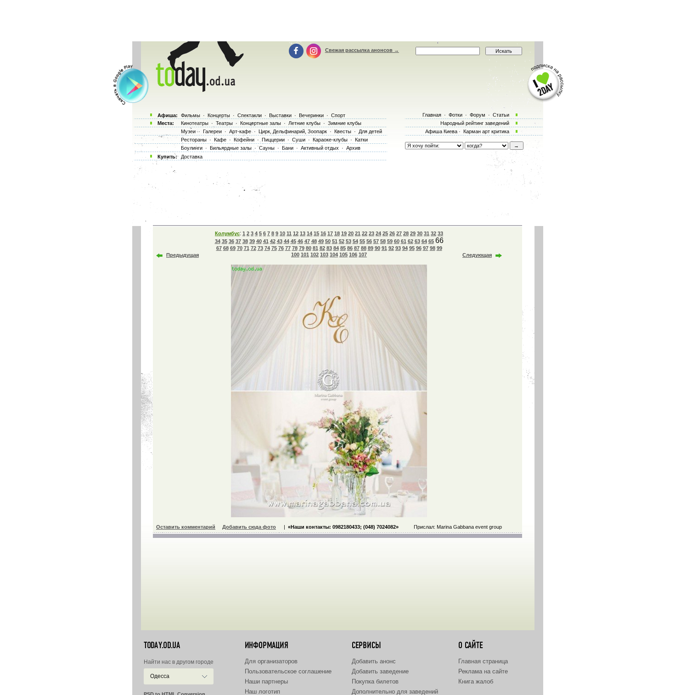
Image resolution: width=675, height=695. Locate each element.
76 (281, 248)
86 (350, 248)
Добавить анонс (374, 661)
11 (289, 233)
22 (364, 233)
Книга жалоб (475, 681)
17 (330, 233)
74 (267, 248)
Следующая (477, 255)
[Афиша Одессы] (198, 89)
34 (217, 241)
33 (440, 233)
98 (432, 248)
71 (246, 248)
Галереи (212, 131)
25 (385, 233)
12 (295, 233)
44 (286, 241)
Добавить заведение (380, 671)
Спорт (338, 115)
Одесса (159, 676)
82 (322, 248)
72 (253, 248)
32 (433, 233)
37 (238, 241)
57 (376, 241)
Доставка (191, 156)
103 (324, 254)
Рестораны (194, 139)
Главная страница (483, 661)
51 (335, 241)
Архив (353, 148)
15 (316, 233)
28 (406, 233)
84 (336, 248)
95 (412, 248)
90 (377, 248)
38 (245, 241)
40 (259, 241)
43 (279, 241)
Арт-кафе (240, 131)
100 (295, 254)
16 (323, 233)
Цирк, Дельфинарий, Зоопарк (293, 131)
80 (308, 248)
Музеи (188, 131)
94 (405, 248)
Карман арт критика (486, 131)
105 (343, 254)
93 (398, 248)
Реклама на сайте (483, 671)
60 (396, 241)
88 (363, 248)
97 (425, 248)
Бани (287, 148)
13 (302, 233)
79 (301, 248)
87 (357, 248)
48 (314, 241)
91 (384, 248)
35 (224, 241)
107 (363, 254)
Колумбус (227, 233)
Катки (361, 139)
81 (315, 248)
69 (233, 248)
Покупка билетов (375, 681)
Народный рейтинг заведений (474, 123)
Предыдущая (182, 255)
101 (305, 254)
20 (351, 233)
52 (341, 241)
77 (288, 248)
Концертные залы (260, 123)
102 (314, 254)
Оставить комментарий (185, 527)
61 (403, 241)
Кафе (220, 139)
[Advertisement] (337, 20)
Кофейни (244, 139)
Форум (477, 115)
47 (307, 241)
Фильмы (190, 115)
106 (353, 254)
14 (309, 233)
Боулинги (191, 148)
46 (300, 241)
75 (274, 248)
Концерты (219, 115)
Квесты (342, 131)
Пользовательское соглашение (288, 671)
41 (266, 241)
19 (344, 233)
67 (219, 248)
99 (439, 248)
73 (260, 248)
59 (390, 241)
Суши (298, 139)
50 (328, 241)
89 (370, 248)
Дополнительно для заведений (395, 691)
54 (355, 241)
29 (413, 233)
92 (391, 248)
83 (329, 248)
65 (431, 241)
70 (239, 248)
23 (371, 233)
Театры (224, 123)
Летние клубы (304, 123)
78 (295, 248)
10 (282, 233)
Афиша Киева (441, 131)
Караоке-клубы (330, 139)
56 (369, 241)
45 (293, 241)
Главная (431, 115)
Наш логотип (262, 691)
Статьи (501, 115)
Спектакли (249, 115)
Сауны (267, 148)
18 (337, 233)
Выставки (280, 115)
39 (252, 241)
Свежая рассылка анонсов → (362, 50)
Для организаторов (271, 661)
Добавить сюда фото (249, 527)
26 (392, 233)
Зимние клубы (344, 123)
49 (321, 241)
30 (419, 233)
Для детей (370, 131)
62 (410, 241)
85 (343, 248)
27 (399, 233)
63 (417, 241)
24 (378, 233)
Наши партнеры (266, 681)
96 (419, 248)
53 (348, 241)
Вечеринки (311, 115)
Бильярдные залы (231, 148)
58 (383, 241)
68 (226, 248)
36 (231, 241)
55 (362, 241)
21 (357, 233)
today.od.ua (162, 645)
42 (273, 241)
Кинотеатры (194, 123)
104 (334, 254)
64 (424, 241)
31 (426, 233)
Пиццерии (273, 139)
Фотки (455, 115)
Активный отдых (320, 148)
